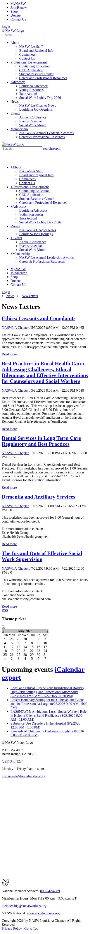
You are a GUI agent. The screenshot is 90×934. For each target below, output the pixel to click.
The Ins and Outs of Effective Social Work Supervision (42, 556)
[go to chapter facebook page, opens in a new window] (9, 796)
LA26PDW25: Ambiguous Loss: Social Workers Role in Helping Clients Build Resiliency (48, 715)
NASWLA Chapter (15, 327)
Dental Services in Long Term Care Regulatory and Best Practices (41, 441)
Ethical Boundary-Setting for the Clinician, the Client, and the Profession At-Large (48, 703)
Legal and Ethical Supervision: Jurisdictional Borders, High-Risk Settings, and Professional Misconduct (47, 692)
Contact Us (18, 19)
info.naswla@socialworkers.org (23, 776)
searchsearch (52, 148)
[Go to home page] (13, 31)
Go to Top (31, 928)
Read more (9, 354)
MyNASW (18, 3)
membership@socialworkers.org (24, 906)
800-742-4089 (50, 891)
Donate (15, 15)
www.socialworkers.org (43, 913)
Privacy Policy (12, 928)
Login (6, 27)
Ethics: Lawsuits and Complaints (38, 318)
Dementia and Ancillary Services (38, 497)
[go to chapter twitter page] (4, 796)
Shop (14, 11)
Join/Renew (18, 7)
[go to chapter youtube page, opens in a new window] (20, 796)
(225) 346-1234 (12, 761)
